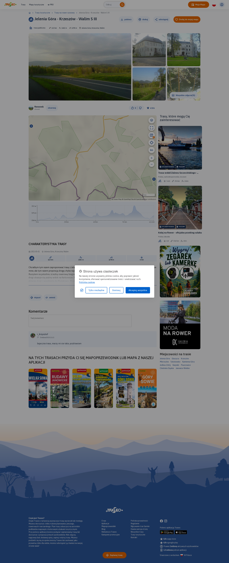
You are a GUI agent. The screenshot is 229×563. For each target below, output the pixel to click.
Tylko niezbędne (96, 290)
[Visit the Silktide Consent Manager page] (81, 290)
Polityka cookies (87, 282)
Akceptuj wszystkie (138, 290)
